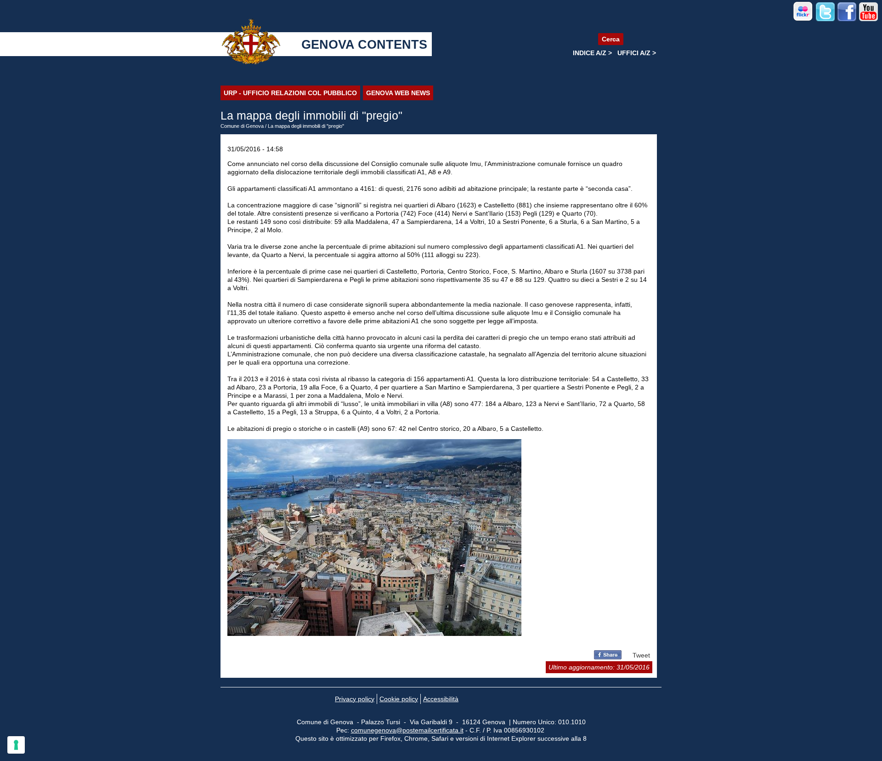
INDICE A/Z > (592, 53)
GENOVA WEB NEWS (398, 93)
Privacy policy (354, 699)
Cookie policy (398, 699)
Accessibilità (440, 699)
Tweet (641, 655)
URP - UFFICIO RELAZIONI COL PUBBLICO (290, 93)
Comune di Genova (242, 126)
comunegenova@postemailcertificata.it (407, 730)
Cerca (611, 39)
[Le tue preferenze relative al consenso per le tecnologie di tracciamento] (16, 745)
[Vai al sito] (803, 19)
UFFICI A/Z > (636, 53)
